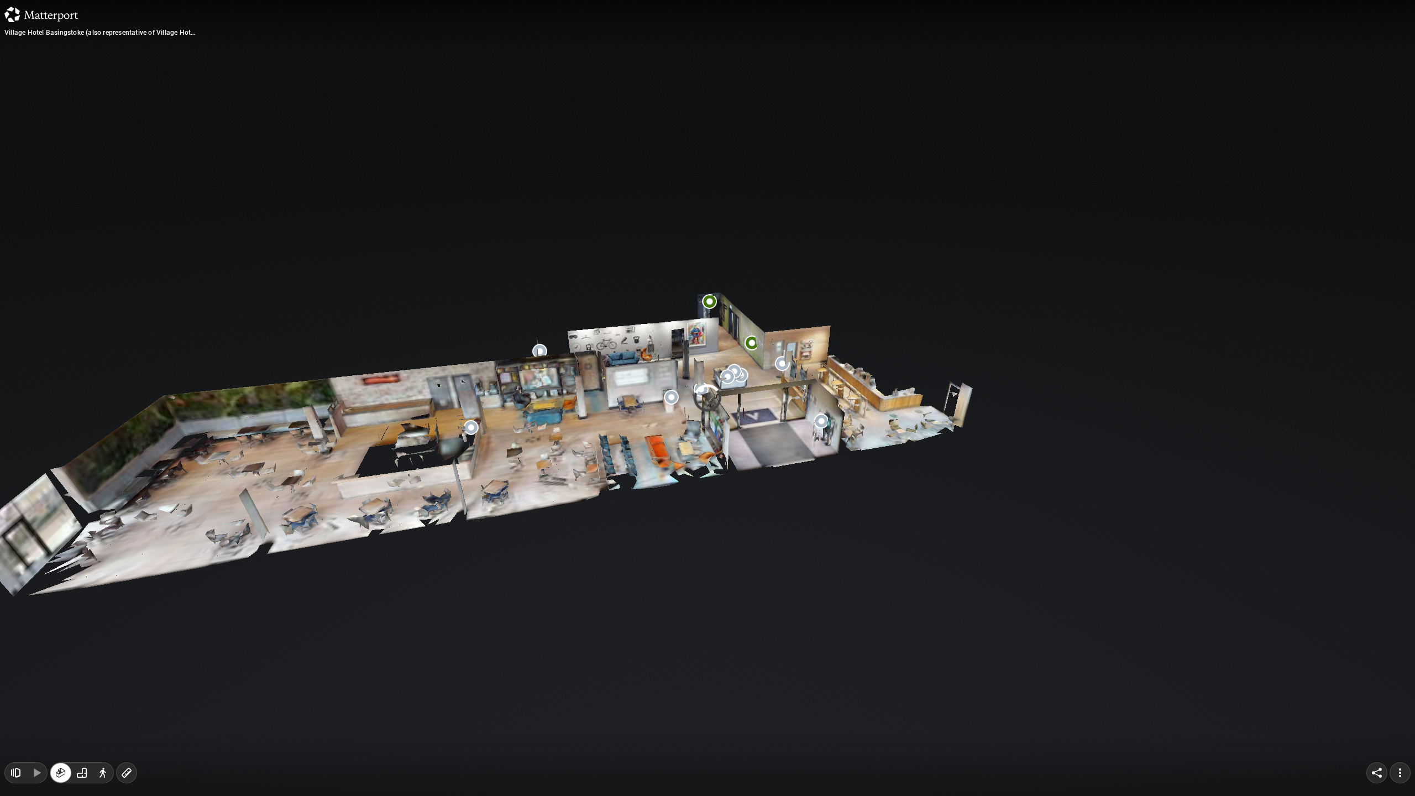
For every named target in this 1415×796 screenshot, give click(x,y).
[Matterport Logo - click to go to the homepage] (41, 14)
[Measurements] (126, 772)
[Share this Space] (1376, 772)
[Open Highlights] (15, 773)
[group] (82, 772)
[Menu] (1400, 772)
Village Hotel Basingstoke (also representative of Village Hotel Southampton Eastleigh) (100, 32)
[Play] (36, 773)
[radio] (60, 773)
